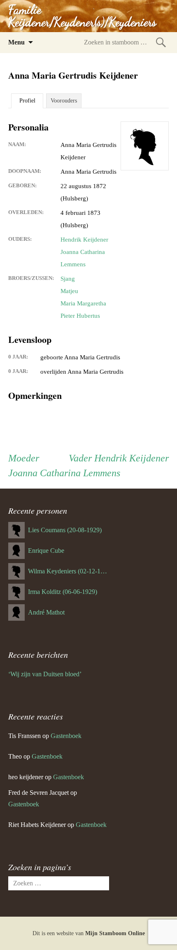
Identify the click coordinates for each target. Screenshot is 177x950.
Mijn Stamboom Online (115, 933)
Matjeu (69, 291)
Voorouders (64, 101)
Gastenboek (66, 735)
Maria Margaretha (83, 303)
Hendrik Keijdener (84, 239)
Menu (16, 42)
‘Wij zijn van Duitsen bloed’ (45, 674)
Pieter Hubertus (80, 315)
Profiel (27, 101)
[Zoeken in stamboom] (161, 42)
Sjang (68, 278)
